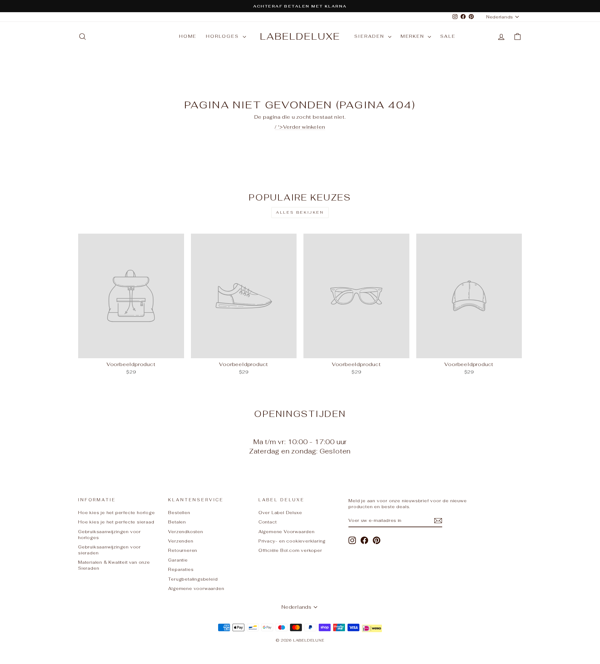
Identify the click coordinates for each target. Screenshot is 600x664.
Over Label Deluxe (280, 512)
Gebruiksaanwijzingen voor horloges (109, 534)
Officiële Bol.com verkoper (290, 550)
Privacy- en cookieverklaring (292, 541)
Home (188, 36)
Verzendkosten (185, 531)
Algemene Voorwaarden (286, 531)
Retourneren (182, 550)
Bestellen (179, 512)
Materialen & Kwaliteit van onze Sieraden (114, 565)
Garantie (178, 560)
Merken (414, 36)
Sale (447, 36)
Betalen (177, 522)
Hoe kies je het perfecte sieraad (116, 522)
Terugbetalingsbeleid (193, 579)
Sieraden (370, 36)
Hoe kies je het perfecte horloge (116, 512)
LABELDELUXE (300, 36)
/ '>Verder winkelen (300, 127)
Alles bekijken (300, 212)
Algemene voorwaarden (196, 588)
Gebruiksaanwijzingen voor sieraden (109, 550)
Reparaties (180, 569)
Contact (267, 522)
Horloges (223, 36)
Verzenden (180, 541)
